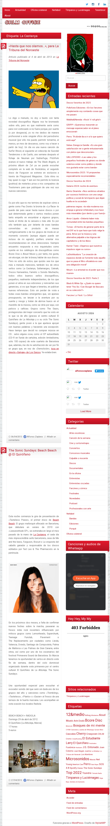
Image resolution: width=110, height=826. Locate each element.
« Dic (68, 352)
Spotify (73, 768)
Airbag (88, 715)
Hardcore (79, 748)
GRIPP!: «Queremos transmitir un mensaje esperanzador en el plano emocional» (82, 128)
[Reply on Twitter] (68, 389)
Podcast (73, 503)
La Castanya (39, 534)
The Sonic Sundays (93, 768)
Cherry (81, 733)
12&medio (75, 714)
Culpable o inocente (78, 458)
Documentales (76, 468)
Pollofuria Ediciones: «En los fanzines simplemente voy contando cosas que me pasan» (84, 111)
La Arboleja (95, 751)
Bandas (72, 518)
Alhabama (94, 715)
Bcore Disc (93, 720)
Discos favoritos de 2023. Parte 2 (82, 278)
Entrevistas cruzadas (79, 483)
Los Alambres (87, 754)
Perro (87, 764)
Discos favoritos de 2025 (78, 102)
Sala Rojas (94, 764)
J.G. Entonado (90, 747)
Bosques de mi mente (89, 725)
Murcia (92, 759)
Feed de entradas (74, 803)
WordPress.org (73, 813)
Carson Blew (98, 730)
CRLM (101, 734)
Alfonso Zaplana (35, 436)
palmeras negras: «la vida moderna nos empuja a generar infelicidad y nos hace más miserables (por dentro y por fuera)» (85, 210)
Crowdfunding (77, 739)
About (7, 15)
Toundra (86, 773)
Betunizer (69, 726)
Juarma (88, 751)
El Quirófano (81, 743)
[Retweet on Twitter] (74, 389)
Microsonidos (77, 759)
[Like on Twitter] (80, 389)
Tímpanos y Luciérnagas (78, 10)
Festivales (74, 493)
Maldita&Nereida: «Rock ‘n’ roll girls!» (83, 119)
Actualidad (20, 10)
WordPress (77, 823)
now (76, 382)
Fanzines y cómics (78, 488)
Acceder (70, 798)
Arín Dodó (79, 720)
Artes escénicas (77, 433)
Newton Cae (78, 764)
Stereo (80, 768)
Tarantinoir (100, 10)
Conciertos (74, 448)
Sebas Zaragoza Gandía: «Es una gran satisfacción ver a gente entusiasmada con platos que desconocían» (84, 148)
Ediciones (73, 523)
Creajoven (91, 733)
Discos (72, 463)
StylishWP (100, 823)
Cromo (69, 739)
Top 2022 (74, 772)
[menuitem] (7, 10)
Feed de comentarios (76, 808)
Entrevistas (74, 478)
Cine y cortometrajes (79, 443)
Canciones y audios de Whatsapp (82, 730)
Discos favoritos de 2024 (78, 181)
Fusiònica (70, 747)
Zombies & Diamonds (77, 782)
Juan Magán (79, 751)
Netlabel (56, 10)
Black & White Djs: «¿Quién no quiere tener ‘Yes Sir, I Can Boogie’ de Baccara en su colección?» (85, 287)
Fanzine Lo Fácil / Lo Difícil (79, 295)
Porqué (72, 528)
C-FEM (68, 730)
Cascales (71, 733)
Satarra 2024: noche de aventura (82, 186)
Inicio (7, 10)
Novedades (74, 498)
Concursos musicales (79, 453)
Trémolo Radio (97, 773)
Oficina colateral (39, 10)
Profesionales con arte (80, 508)
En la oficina (75, 473)
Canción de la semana (79, 438)
